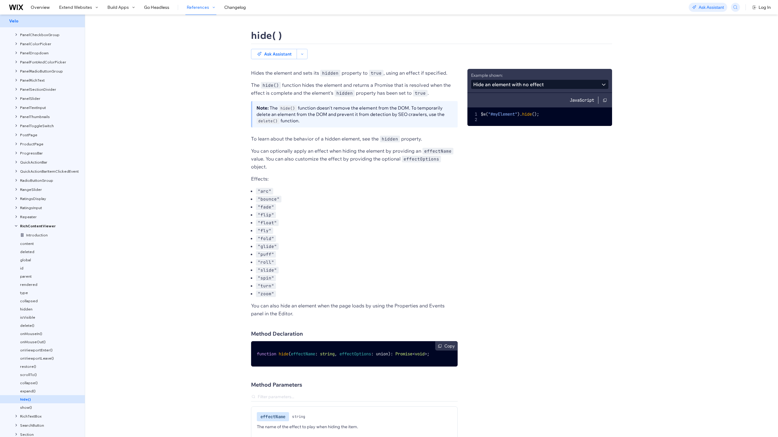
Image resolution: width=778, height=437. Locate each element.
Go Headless (156, 7)
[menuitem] (42, 21)
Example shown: (487, 75)
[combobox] (539, 84)
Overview (40, 7)
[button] (274, 54)
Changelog (235, 7)
